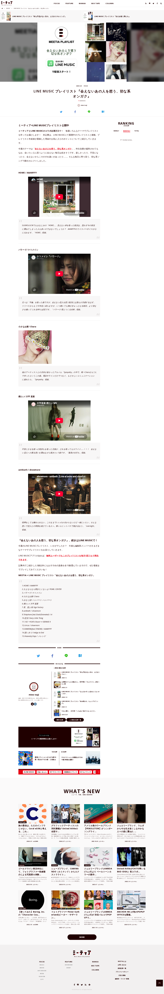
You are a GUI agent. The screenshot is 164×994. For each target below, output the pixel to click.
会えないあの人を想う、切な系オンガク (53, 148)
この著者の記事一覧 (75, 720)
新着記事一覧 (122, 968)
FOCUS (57, 3)
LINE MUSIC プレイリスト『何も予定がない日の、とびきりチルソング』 (39, 16)
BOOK (42, 973)
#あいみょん (42, 772)
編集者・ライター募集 (122, 979)
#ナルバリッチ (85, 772)
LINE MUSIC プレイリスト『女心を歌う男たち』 (112, 16)
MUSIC (8, 8)
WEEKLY (116, 131)
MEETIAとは (122, 961)
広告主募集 (122, 975)
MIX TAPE (95, 3)
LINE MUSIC (83, 100)
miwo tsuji (83, 105)
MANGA (82, 3)
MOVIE (42, 968)
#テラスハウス (55, 772)
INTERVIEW (68, 965)
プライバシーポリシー (122, 972)
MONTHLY (126, 131)
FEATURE (69, 3)
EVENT (68, 968)
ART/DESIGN (42, 970)
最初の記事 (60, 720)
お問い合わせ (122, 965)
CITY (42, 979)
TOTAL (136, 131)
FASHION (42, 976)
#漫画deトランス (70, 772)
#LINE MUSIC (29, 772)
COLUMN (110, 3)
